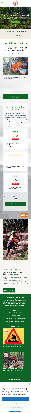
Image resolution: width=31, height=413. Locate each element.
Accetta (15, 399)
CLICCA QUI (15, 36)
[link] (24, 215)
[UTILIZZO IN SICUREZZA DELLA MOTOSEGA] (15, 66)
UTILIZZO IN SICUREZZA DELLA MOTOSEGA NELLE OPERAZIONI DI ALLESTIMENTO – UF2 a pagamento (13, 370)
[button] (28, 384)
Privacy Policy (18, 411)
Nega (15, 403)
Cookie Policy (12, 411)
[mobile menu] (2, 2)
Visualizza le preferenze (15, 407)
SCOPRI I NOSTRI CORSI (15, 21)
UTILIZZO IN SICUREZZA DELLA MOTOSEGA (14, 78)
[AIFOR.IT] (15, 3)
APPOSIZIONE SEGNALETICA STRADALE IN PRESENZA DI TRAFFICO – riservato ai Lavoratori (13, 346)
